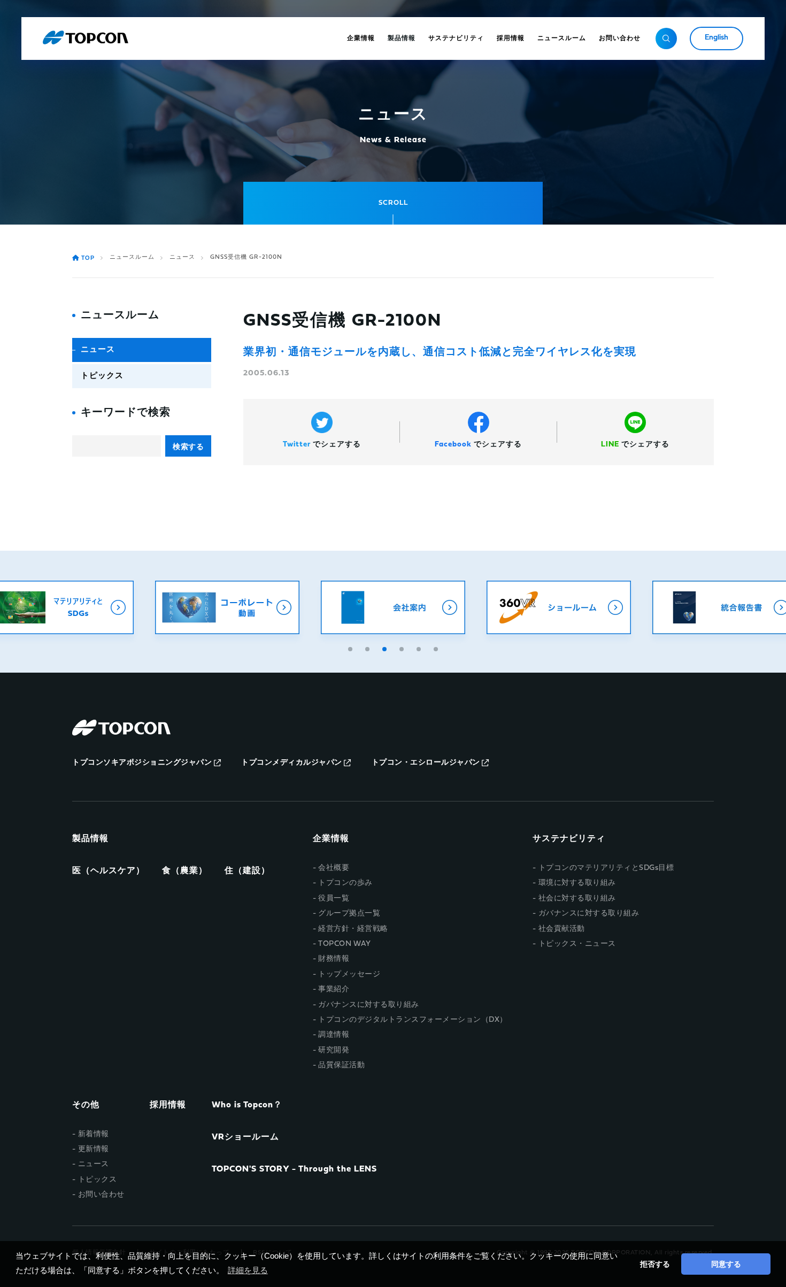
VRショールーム (245, 1137)
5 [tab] (420, 647)
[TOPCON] (85, 38)
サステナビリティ (569, 839)
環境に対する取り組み (577, 883)
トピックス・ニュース (577, 944)
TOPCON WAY (344, 944)
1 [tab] (351, 647)
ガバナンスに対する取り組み (368, 1005)
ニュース (182, 257)
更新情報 (93, 1149)
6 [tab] (437, 647)
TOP (88, 258)
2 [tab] (368, 647)
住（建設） (247, 871)
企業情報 (331, 839)
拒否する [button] (655, 1264)
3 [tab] (385, 647)
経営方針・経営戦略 (353, 929)
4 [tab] (402, 647)
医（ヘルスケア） (108, 871)
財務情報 (333, 959)
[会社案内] (393, 607)
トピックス (102, 376)
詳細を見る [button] (248, 1270)
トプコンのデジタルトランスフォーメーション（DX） (412, 1020)
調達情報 (333, 1035)
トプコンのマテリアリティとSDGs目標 (606, 868)
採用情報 (168, 1105)
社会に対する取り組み (577, 899)
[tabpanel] (393, 607)
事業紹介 (333, 989)
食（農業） (184, 871)
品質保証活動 (341, 1065)
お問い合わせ (101, 1195)
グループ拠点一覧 (349, 914)
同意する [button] (726, 1264)
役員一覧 (333, 899)
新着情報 (93, 1134)
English (716, 38)
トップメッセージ (349, 974)
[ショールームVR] (559, 607)
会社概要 (333, 868)
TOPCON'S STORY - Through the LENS (294, 1169)
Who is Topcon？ (247, 1105)
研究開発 (333, 1050)
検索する (188, 446)
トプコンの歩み (345, 883)
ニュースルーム (132, 257)
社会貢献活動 (561, 929)
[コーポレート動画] (227, 607)
